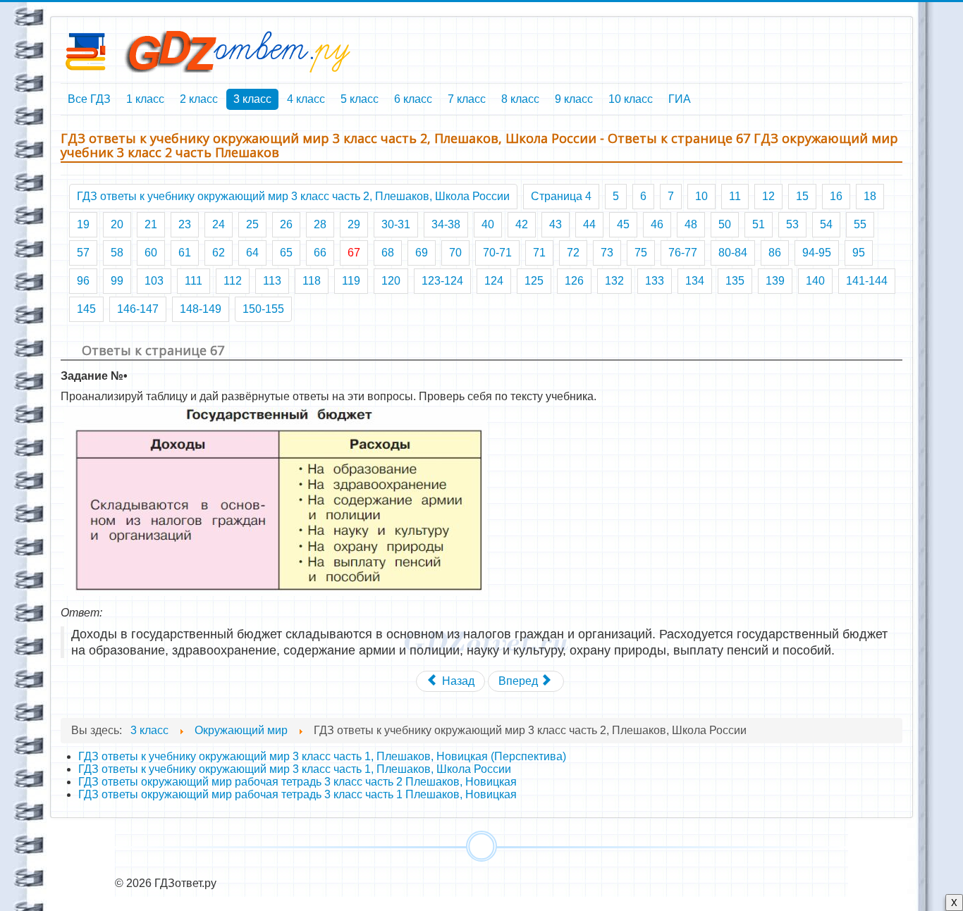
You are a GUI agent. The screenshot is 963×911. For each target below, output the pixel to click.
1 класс (145, 99)
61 (184, 253)
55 (860, 224)
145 (86, 309)
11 (735, 196)
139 (775, 281)
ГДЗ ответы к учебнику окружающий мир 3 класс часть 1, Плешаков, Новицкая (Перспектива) (322, 756)
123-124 (442, 281)
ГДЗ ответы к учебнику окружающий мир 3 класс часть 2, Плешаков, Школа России (293, 196)
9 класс (574, 99)
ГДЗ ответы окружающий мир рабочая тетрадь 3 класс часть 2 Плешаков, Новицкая (297, 782)
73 (607, 253)
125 (534, 281)
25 (252, 224)
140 (815, 281)
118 (311, 281)
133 (654, 281)
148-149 (200, 309)
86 (774, 253)
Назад (456, 681)
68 (387, 253)
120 (390, 281)
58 (117, 253)
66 (320, 253)
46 (657, 224)
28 (320, 224)
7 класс (467, 99)
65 (286, 253)
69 (421, 253)
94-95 (816, 253)
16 (836, 196)
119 (351, 281)
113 (272, 281)
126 (574, 281)
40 (488, 224)
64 (252, 253)
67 (354, 253)
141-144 (867, 281)
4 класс (306, 99)
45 (623, 224)
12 (768, 196)
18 (870, 196)
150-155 (263, 309)
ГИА (679, 99)
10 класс (630, 99)
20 (117, 224)
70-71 (497, 253)
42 (521, 224)
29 (354, 224)
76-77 (682, 253)
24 (218, 224)
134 (694, 281)
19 (83, 224)
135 (734, 281)
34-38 (445, 224)
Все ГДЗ (89, 99)
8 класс (520, 99)
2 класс (199, 99)
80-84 (732, 253)
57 (83, 253)
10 (701, 196)
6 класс (413, 99)
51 (758, 224)
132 (614, 281)
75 (640, 253)
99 (117, 281)
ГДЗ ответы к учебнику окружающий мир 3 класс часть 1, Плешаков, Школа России (294, 769)
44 (589, 224)
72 (573, 253)
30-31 (395, 224)
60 (151, 253)
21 (151, 224)
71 (539, 253)
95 (858, 253)
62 (218, 253)
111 (193, 281)
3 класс (252, 99)
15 (802, 196)
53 (792, 224)
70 (455, 253)
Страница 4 (561, 196)
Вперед (519, 681)
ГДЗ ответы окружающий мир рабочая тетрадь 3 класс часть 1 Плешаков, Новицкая (297, 794)
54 (826, 224)
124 (493, 281)
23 (184, 224)
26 (286, 224)
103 (154, 281)
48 (691, 224)
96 (83, 281)
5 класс (360, 99)
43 (555, 224)
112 (232, 281)
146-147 (138, 309)
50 (724, 224)
